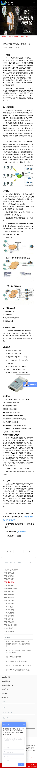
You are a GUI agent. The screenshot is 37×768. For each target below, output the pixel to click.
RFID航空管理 (9, 613)
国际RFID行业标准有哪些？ (14, 657)
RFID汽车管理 (9, 600)
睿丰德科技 (22, 532)
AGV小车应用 (9, 628)
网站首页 (3, 37)
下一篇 (28, 552)
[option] (18, 20)
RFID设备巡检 (24, 37)
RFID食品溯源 (9, 597)
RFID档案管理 (9, 579)
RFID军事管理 (9, 610)
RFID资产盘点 (9, 573)
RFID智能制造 (9, 631)
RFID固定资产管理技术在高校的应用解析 (18, 665)
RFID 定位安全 (9, 607)
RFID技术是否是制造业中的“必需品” (17, 661)
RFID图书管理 (9, 594)
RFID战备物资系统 (10, 588)
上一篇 (9, 552)
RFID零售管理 (9, 591)
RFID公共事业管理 (10, 625)
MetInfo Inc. (31, 758)
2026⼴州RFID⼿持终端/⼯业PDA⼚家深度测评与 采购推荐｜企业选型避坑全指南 (18, 644)
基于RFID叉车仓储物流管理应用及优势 (18, 670)
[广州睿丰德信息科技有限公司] (7, 3)
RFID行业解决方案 (13, 37)
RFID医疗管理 (9, 616)
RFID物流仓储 (9, 576)
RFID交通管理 (9, 603)
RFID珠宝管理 (9, 585)
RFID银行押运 (9, 619)
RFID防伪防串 (9, 622)
